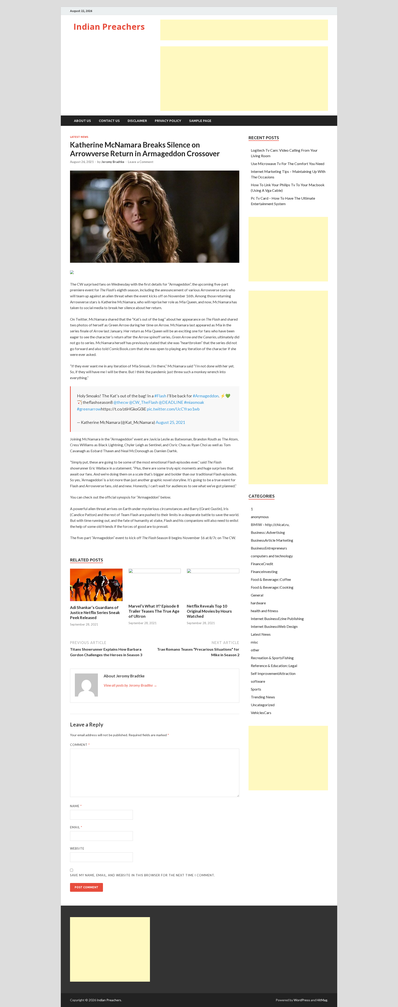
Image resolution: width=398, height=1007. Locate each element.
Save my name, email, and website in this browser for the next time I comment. (142, 875)
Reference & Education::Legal (274, 665)
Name (76, 806)
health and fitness (264, 610)
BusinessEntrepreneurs (269, 548)
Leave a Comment (140, 162)
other (255, 650)
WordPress (302, 1000)
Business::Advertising (268, 532)
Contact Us (109, 121)
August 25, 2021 (170, 422)
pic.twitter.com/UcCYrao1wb (173, 408)
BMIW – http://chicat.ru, (270, 524)
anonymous (260, 516)
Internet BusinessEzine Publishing (277, 618)
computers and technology (272, 556)
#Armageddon (206, 395)
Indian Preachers (109, 26)
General (257, 595)
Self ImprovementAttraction (273, 673)
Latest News (79, 137)
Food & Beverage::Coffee (271, 579)
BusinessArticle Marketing (272, 540)
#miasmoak (194, 402)
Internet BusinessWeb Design (274, 626)
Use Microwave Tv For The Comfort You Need (287, 163)
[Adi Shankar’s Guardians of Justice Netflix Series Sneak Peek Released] (96, 602)
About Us (82, 121)
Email (76, 827)
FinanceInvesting (264, 571)
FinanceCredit (262, 563)
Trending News (263, 697)
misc (254, 642)
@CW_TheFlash (143, 402)
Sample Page (200, 121)
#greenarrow (89, 408)
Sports (256, 689)
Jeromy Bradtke (112, 162)
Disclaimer (137, 121)
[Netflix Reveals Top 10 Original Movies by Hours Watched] (213, 572)
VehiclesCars (261, 712)
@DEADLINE (171, 402)
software (258, 681)
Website (77, 848)
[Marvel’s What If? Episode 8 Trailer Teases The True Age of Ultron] (155, 572)
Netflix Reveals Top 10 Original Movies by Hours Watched (209, 611)
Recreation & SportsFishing (272, 658)
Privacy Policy (168, 121)
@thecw (120, 402)
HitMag (322, 1000)
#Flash (160, 395)
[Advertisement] (244, 30)
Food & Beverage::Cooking (272, 587)
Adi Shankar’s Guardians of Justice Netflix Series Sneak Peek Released (95, 612)
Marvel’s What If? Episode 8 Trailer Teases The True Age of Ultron (154, 611)
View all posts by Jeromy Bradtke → (130, 685)
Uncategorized (263, 705)
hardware (258, 603)
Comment (80, 745)
